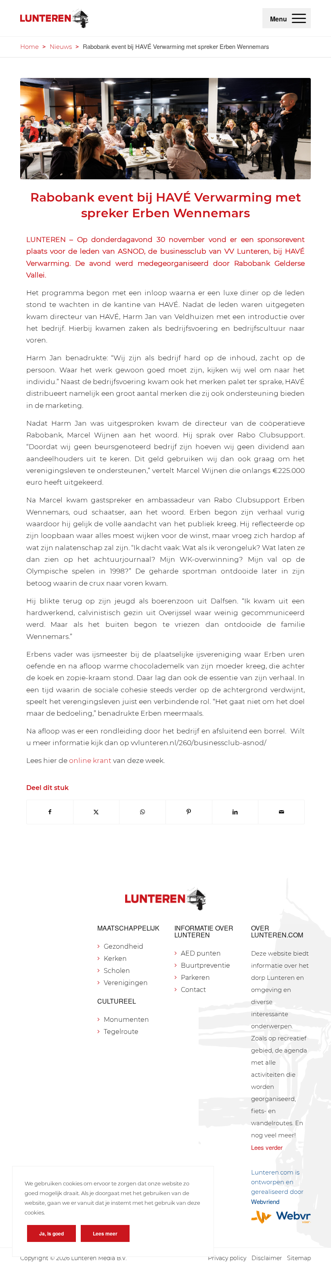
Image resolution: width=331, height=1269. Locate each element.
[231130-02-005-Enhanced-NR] (165, 129)
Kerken (115, 958)
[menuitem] (299, 18)
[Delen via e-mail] (281, 812)
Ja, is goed (51, 1233)
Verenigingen (126, 983)
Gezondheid (123, 946)
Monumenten (126, 1019)
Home (29, 46)
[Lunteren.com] (54, 18)
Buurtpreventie (205, 965)
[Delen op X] (96, 812)
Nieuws (61, 46)
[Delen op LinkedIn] (235, 812)
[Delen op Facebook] (50, 812)
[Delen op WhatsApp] (142, 812)
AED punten (201, 953)
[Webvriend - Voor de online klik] (281, 1217)
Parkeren (195, 977)
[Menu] (299, 18)
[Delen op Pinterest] (189, 812)
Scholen (117, 971)
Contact (193, 990)
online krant (90, 760)
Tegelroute (121, 1032)
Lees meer (105, 1233)
